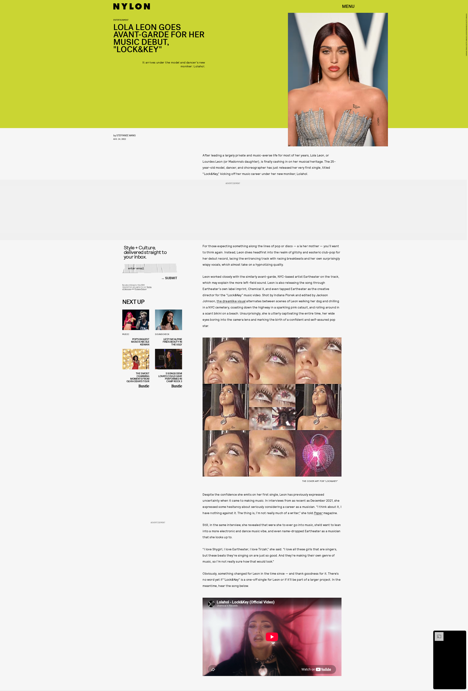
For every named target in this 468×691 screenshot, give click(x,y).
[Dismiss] (462, 634)
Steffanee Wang (126, 135)
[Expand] (437, 634)
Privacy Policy (140, 289)
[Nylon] (131, 6)
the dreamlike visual (231, 301)
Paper (318, 513)
